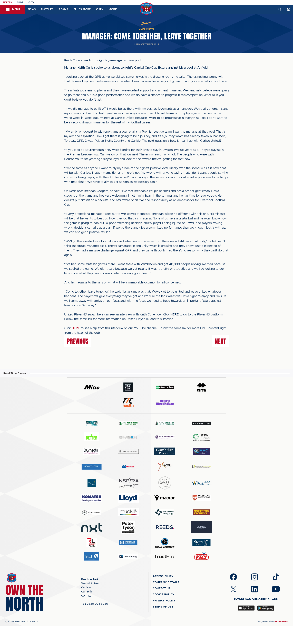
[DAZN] (128, 387)
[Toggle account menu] (288, 9)
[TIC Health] (128, 402)
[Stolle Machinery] (164, 542)
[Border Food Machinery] (164, 437)
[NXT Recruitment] (91, 527)
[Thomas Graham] (128, 556)
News (32, 9)
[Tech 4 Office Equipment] (91, 556)
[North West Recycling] (164, 512)
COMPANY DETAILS (166, 582)
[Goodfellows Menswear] (91, 466)
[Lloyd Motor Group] (128, 498)
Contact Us (161, 588)
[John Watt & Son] (164, 483)
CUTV (31, 2)
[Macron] (164, 498)
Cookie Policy (163, 594)
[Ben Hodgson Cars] (201, 423)
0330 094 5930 (94, 603)
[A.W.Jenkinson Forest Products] (164, 423)
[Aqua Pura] (91, 423)
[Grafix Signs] (164, 466)
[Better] (91, 437)
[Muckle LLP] (128, 512)
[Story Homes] (201, 542)
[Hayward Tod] (91, 483)
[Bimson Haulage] (128, 437)
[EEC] (201, 451)
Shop (20, 2)
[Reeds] (164, 527)
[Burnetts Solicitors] (91, 451)
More (113, 9)
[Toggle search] (279, 9)
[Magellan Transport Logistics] (201, 498)
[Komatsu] (91, 498)
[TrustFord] (164, 556)
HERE (76, 328)
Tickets (7, 2)
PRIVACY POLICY (164, 600)
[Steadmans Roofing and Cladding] (128, 542)
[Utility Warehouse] (164, 402)
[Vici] (201, 556)
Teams (63, 9)
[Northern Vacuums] (201, 512)
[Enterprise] (164, 387)
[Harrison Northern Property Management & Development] (201, 466)
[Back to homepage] (146, 8)
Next (220, 341)
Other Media (281, 621)
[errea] (201, 387)
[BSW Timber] (201, 437)
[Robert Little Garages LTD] (91, 542)
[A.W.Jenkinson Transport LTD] (128, 423)
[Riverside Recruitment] (201, 527)
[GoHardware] (128, 466)
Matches (47, 9)
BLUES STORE (82, 9)
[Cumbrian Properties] (164, 451)
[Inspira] (128, 483)
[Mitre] (91, 387)
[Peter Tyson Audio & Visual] (128, 527)
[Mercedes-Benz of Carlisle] (91, 512)
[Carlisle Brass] (128, 451)
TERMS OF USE (163, 607)
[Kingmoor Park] (201, 483)
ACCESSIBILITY (163, 576)
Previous (78, 341)
